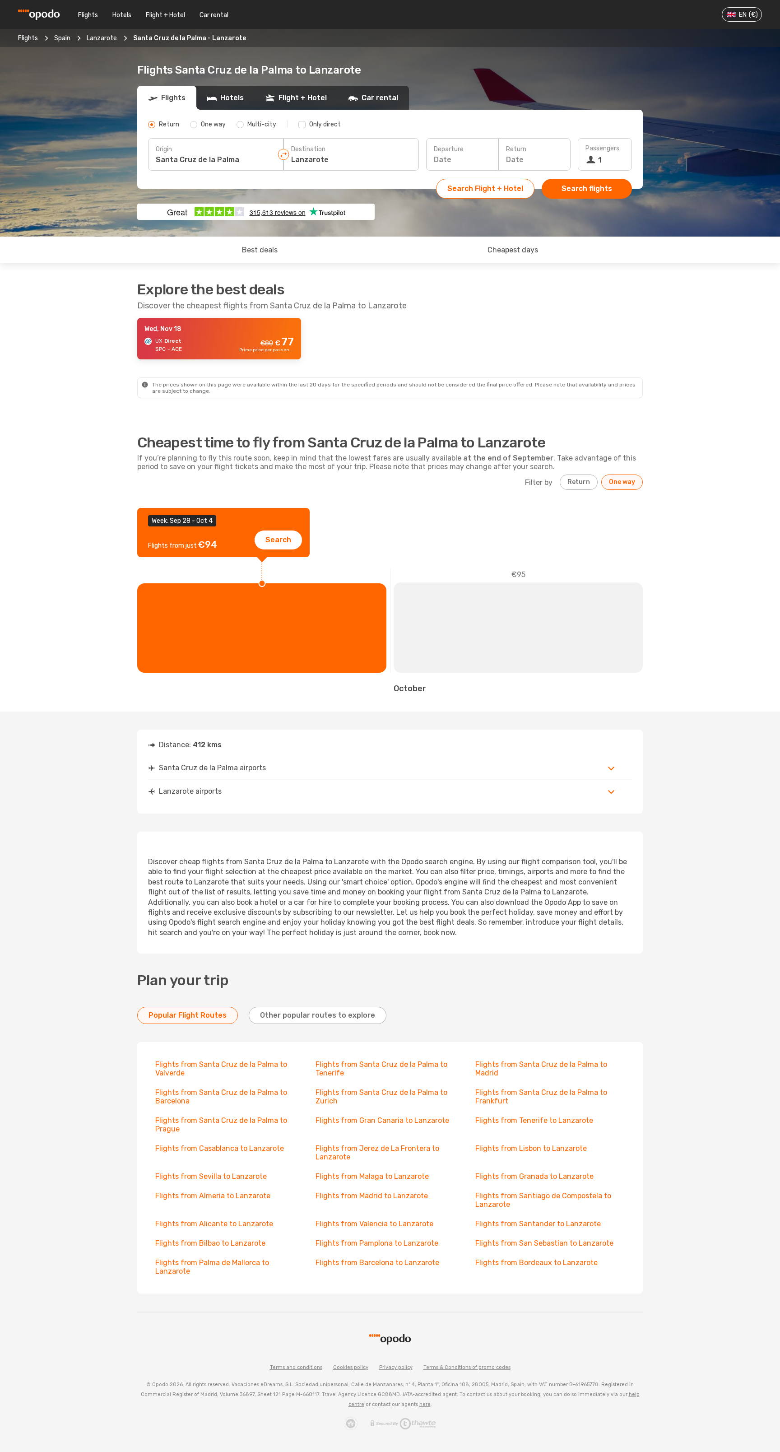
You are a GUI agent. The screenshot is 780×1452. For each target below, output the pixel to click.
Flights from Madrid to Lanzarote (372, 1195)
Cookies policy (350, 1367)
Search (278, 539)
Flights (88, 15)
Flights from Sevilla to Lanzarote (211, 1176)
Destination (308, 149)
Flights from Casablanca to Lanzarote (219, 1148)
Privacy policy (396, 1367)
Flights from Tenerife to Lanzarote (534, 1120)
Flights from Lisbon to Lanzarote (531, 1148)
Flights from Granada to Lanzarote (534, 1176)
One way (622, 482)
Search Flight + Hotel (485, 188)
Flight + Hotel (165, 15)
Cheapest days (513, 250)
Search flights (587, 188)
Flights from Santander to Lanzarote (538, 1223)
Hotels (121, 15)
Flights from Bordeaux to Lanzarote (536, 1262)
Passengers (602, 148)
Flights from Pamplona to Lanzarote (377, 1243)
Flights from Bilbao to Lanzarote (210, 1243)
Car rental (214, 15)
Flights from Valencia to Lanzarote (374, 1223)
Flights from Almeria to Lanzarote (212, 1195)
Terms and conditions (296, 1367)
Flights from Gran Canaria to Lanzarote (382, 1120)
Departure (449, 149)
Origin (164, 149)
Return (516, 149)
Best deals (260, 250)
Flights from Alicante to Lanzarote (214, 1223)
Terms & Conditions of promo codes (467, 1367)
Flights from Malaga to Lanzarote (372, 1176)
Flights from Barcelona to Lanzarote (377, 1262)
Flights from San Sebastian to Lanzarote (544, 1243)
